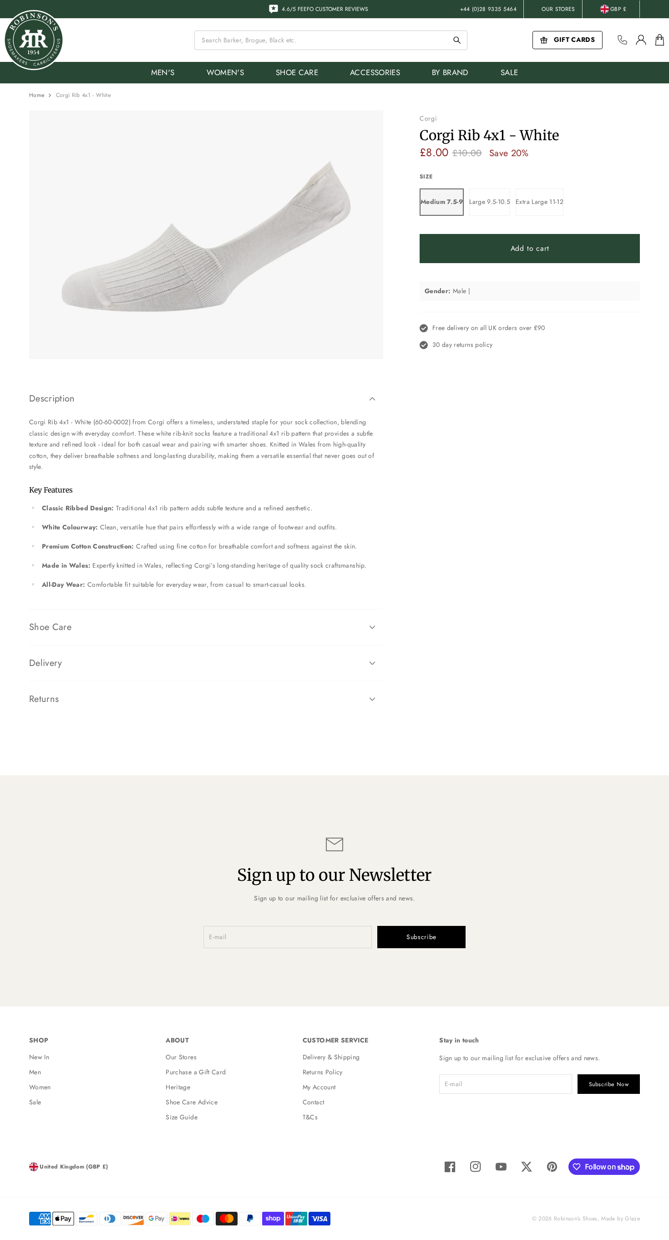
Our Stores (558, 9)
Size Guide (182, 1117)
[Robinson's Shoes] (34, 40)
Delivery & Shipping (331, 1057)
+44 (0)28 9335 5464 (488, 9)
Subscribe (421, 936)
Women (40, 1087)
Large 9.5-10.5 (489, 201)
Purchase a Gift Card (196, 1072)
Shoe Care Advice (192, 1102)
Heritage (178, 1087)
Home (36, 95)
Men (35, 1072)
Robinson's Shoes (576, 1219)
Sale (35, 1102)
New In (39, 1057)
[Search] (457, 40)
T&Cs (310, 1117)
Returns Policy (323, 1072)
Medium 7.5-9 (442, 201)
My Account (319, 1087)
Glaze (632, 1219)
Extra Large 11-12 (539, 201)
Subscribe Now (609, 1084)
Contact (313, 1102)
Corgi (428, 118)
